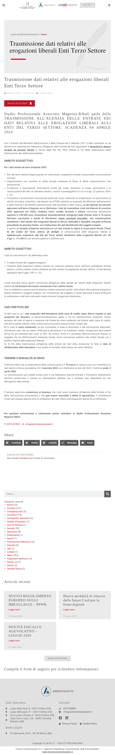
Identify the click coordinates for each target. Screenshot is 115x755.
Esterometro (13, 535)
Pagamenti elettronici (18, 558)
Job (9, 548)
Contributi (12, 515)
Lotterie (11, 552)
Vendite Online (14, 568)
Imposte (11, 545)
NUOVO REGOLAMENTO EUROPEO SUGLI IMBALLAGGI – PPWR (30, 600)
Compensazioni (15, 511)
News (49, 93)
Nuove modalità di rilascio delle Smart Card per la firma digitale (84, 600)
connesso (24, 458)
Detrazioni (12, 531)
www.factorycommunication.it (57, 752)
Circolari (42, 93)
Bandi (10, 504)
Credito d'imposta (16, 521)
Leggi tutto (14, 610)
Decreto (11, 528)
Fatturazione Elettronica (19, 541)
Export (10, 538)
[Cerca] (107, 494)
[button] (3, 5)
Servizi (10, 565)
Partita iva (12, 562)
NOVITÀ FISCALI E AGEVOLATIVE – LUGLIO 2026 (25, 631)
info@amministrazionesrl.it (39, 424)
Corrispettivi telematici (18, 518)
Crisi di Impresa (15, 525)
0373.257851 (13, 424)
